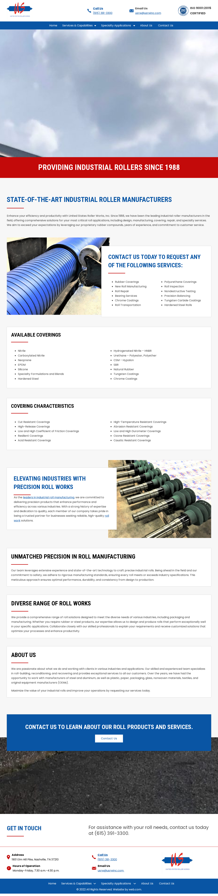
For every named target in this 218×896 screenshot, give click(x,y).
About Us (146, 25)
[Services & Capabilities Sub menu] (95, 25)
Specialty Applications (116, 25)
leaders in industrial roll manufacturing (48, 497)
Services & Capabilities (77, 25)
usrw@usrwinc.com (148, 13)
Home (53, 25)
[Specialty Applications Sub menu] (134, 25)
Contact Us (166, 25)
